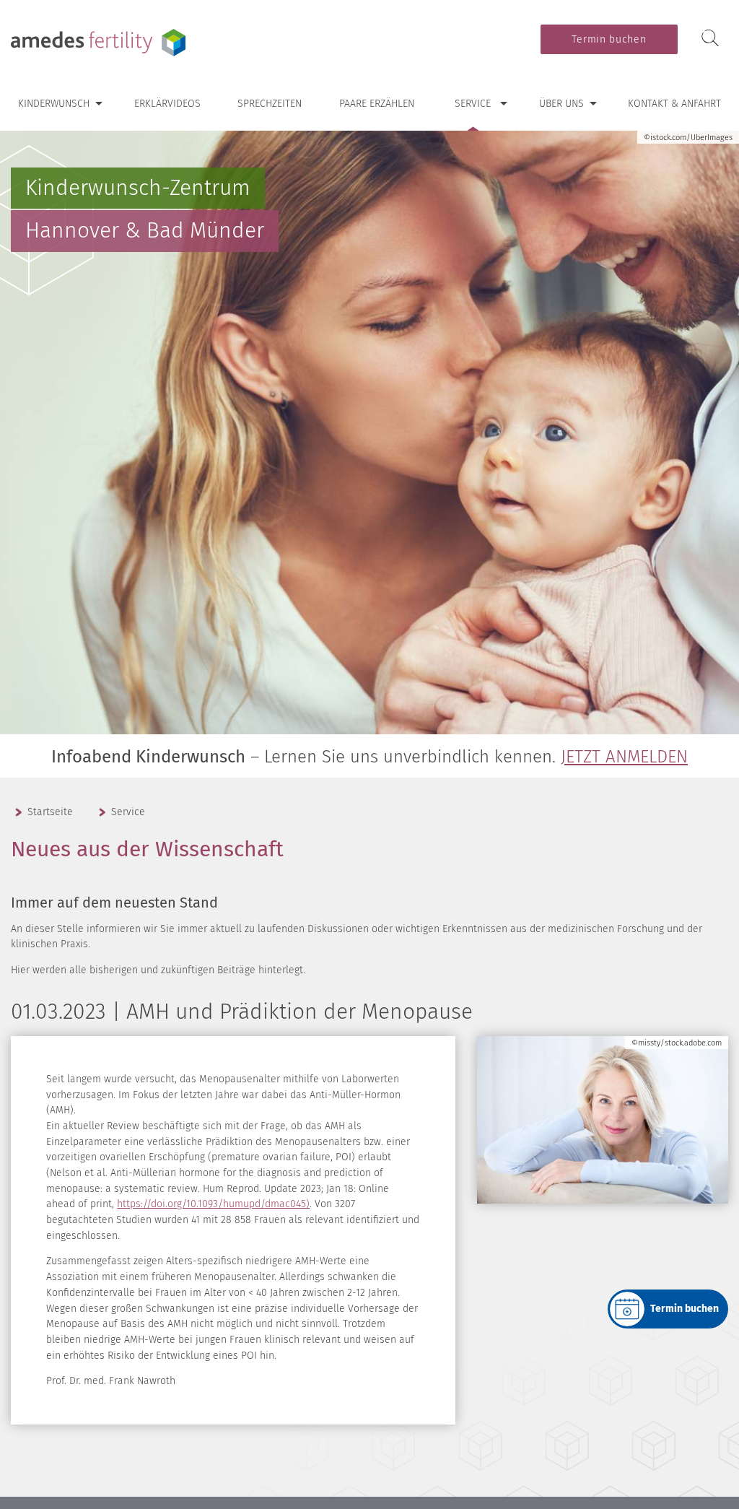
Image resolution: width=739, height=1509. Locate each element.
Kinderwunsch (53, 103)
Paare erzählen (376, 103)
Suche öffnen (710, 38)
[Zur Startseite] (101, 42)
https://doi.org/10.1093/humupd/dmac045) (213, 1204)
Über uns (561, 103)
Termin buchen (609, 39)
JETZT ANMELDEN (624, 757)
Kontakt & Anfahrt (674, 103)
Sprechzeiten (269, 103)
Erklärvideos (167, 103)
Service (473, 103)
